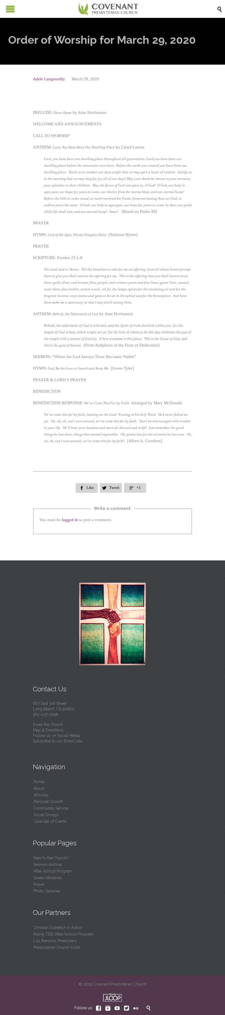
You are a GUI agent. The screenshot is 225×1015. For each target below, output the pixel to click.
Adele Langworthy (49, 79)
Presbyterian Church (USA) (56, 947)
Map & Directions (48, 730)
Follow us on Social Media (56, 735)
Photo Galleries (47, 891)
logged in (70, 520)
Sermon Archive (47, 864)
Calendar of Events (50, 821)
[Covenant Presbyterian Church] (108, 9)
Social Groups (46, 815)
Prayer (39, 884)
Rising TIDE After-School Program (63, 934)
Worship (41, 795)
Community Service (50, 808)
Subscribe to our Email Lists (57, 741)
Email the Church (48, 724)
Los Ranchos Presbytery (55, 941)
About (38, 788)
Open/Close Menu (10, 9)
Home (38, 782)
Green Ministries (47, 878)
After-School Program (52, 871)
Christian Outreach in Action (57, 927)
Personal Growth (48, 801)
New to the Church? (51, 858)
